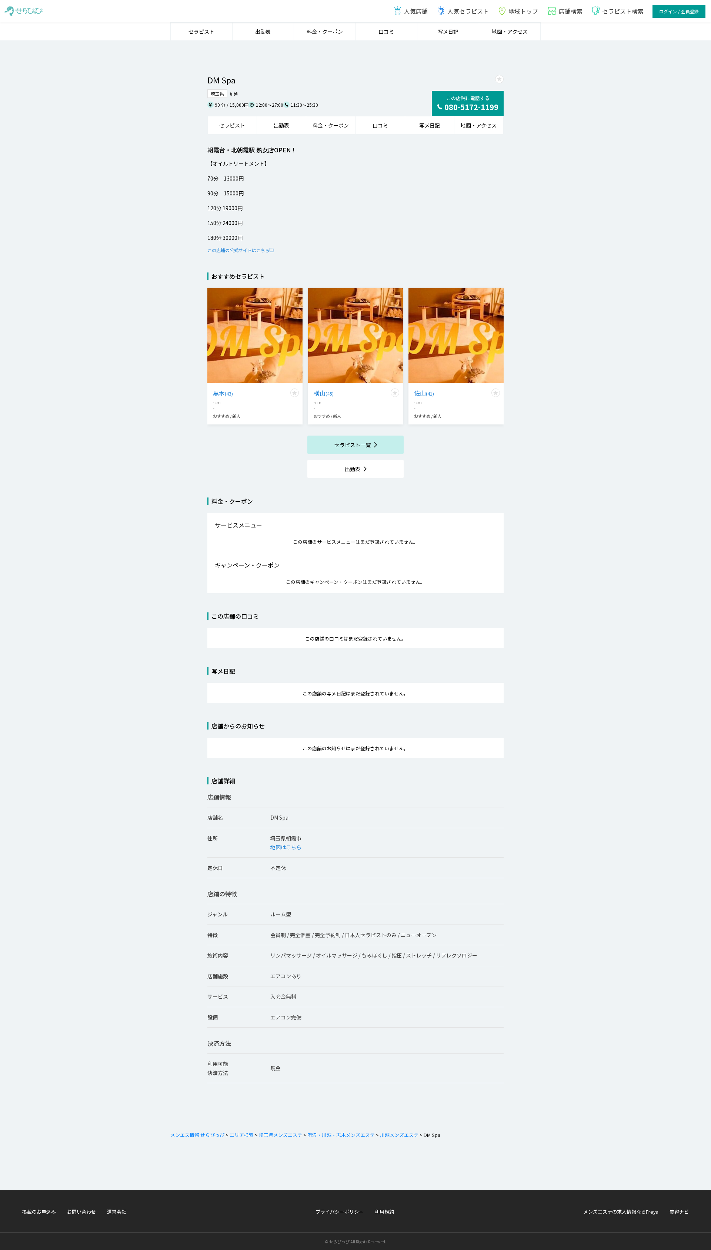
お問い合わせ (81, 1211)
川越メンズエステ (399, 1134)
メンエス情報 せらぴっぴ (197, 1134)
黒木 (223, 392)
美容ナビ (679, 1211)
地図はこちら (285, 847)
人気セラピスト (468, 11)
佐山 (424, 392)
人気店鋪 (416, 11)
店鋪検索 (571, 11)
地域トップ (523, 11)
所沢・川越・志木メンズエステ (341, 1134)
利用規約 (384, 1211)
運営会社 (116, 1211)
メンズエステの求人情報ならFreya (620, 1211)
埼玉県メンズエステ (280, 1134)
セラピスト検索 (623, 11)
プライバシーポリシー (340, 1211)
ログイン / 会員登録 (679, 11)
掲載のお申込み (39, 1211)
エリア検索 (242, 1134)
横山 (324, 392)
